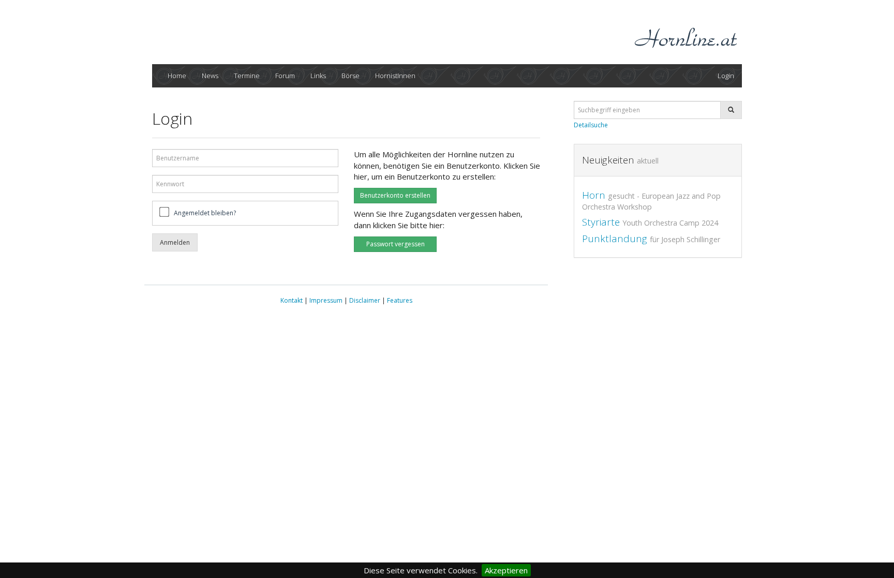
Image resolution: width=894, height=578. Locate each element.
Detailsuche (591, 125)
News (210, 75)
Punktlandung (651, 238)
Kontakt (291, 300)
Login (726, 75)
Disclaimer (364, 300)
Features (399, 300)
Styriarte (650, 222)
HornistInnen (395, 75)
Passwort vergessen (395, 244)
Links (318, 75)
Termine (247, 75)
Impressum (325, 300)
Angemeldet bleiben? (205, 213)
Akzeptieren (506, 570)
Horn (651, 200)
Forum (285, 75)
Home (177, 75)
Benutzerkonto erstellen (395, 195)
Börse (350, 75)
